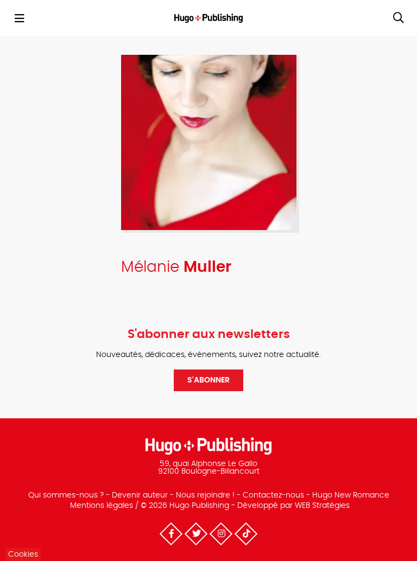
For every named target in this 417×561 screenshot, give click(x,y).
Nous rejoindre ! (205, 495)
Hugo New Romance (350, 495)
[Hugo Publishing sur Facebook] (171, 533)
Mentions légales (101, 505)
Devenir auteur (140, 495)
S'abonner (208, 380)
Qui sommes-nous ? (66, 495)
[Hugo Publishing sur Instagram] (221, 533)
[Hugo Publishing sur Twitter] (196, 533)
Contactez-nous (273, 495)
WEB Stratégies (322, 505)
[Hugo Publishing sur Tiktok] (246, 533)
